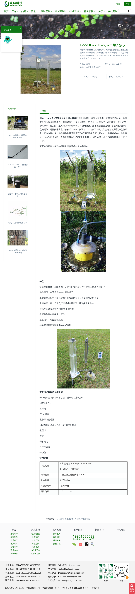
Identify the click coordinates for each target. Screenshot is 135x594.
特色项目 (88, 11)
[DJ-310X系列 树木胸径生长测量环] (18, 238)
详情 (44, 110)
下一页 (118, 76)
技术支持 (74, 11)
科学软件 (14, 553)
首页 (6, 11)
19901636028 (83, 535)
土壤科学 (14, 533)
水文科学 (14, 543)
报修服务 (57, 533)
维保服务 (57, 540)
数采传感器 (35, 553)
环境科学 (14, 540)
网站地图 (121, 529)
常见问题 (57, 537)
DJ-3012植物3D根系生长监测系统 (17, 136)
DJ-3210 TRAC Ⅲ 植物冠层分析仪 (18, 165)
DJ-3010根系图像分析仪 (17, 223)
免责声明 (95, 588)
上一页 (93, 76)
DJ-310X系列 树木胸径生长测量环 (17, 251)
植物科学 (14, 537)
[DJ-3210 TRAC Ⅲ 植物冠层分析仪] (18, 152)
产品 (14, 11)
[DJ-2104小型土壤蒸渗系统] (18, 182)
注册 (127, 4)
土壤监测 (35, 543)
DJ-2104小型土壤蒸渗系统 (17, 195)
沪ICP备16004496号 (50, 588)
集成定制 (60, 11)
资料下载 (57, 543)
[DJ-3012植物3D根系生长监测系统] (18, 123)
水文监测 (35, 547)
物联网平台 (35, 550)
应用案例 (45, 11)
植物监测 (35, 540)
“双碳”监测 (35, 533)
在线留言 (78, 529)
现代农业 (14, 550)
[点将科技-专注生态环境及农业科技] (14, 4)
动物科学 (14, 547)
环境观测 (35, 537)
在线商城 (112, 11)
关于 (100, 11)
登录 (118, 4)
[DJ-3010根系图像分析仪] (18, 211)
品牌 (23, 11)
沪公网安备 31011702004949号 (75, 588)
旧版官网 (99, 529)
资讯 (33, 11)
